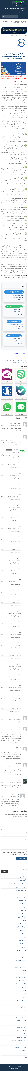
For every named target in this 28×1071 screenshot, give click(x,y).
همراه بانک (23, 1003)
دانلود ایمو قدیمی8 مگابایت (12, 335)
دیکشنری (23, 957)
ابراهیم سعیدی (15, 794)
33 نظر (12, 35)
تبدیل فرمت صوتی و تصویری (19, 1040)
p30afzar (16, 450)
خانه (25, 19)
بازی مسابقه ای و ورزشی (19, 887)
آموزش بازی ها (22, 880)
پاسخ (2, 425)
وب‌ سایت (25, 845)
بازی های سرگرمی (21, 917)
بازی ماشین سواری (21, 890)
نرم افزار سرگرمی (21, 1013)
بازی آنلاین (23, 910)
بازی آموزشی (22, 940)
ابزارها (24, 997)
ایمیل (25, 839)
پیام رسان (18, 35)
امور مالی (23, 1007)
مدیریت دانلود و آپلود (21, 1043)
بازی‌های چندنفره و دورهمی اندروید (17, 883)
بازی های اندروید (23, 877)
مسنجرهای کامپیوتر (21, 1030)
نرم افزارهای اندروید (17, 362)
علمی (24, 993)
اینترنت (24, 1023)
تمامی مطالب (11, 360)
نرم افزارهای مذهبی (21, 1017)
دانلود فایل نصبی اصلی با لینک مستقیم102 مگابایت (13, 291)
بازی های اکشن (22, 903)
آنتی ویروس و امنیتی (21, 977)
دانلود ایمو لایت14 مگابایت (12, 321)
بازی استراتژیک (22, 900)
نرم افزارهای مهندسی (20, 1047)
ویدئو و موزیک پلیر (21, 1037)
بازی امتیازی (23, 937)
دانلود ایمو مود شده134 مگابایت (12, 306)
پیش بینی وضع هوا (21, 1000)
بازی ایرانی (23, 907)
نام (26, 832)
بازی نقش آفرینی (22, 923)
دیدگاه (25, 819)
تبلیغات (25, 1057)
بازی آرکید (23, 947)
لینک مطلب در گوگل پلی (20, 353)
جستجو (25, 869)
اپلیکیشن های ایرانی (21, 960)
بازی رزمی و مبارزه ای (20, 897)
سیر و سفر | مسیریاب (20, 967)
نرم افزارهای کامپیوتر (21, 1020)
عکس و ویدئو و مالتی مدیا (19, 983)
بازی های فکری (22, 933)
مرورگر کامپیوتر (21, 1027)
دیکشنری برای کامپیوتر (20, 1033)
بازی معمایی (23, 930)
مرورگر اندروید (22, 987)
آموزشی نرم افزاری (21, 953)
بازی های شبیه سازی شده (19, 943)
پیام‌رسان (18, 89)
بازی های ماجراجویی (21, 927)
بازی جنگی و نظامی (21, 893)
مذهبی (24, 970)
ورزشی (24, 973)
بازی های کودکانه (22, 913)
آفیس (24, 1010)
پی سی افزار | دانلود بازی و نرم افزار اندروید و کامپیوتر (15, 9)
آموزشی (24, 1053)
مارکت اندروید (22, 990)
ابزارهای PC (23, 1050)
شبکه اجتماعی (22, 980)
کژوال (24, 920)
